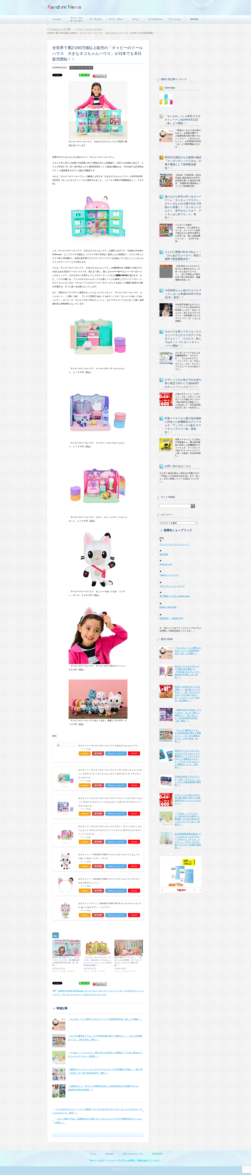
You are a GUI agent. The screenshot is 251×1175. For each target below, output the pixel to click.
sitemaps (194, 19)
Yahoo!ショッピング (169, 575)
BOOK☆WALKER (167, 607)
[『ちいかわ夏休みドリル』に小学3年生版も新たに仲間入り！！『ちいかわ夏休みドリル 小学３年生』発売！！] (58, 1040)
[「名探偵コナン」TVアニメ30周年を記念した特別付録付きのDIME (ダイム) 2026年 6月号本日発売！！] (58, 1090)
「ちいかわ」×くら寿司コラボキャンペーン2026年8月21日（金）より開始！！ (105, 1019)
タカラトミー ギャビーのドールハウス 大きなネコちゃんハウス (108, 745)
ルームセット (76, 994)
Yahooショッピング (116, 753)
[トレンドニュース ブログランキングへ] (99, 77)
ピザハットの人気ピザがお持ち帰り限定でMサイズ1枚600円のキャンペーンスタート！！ (183, 383)
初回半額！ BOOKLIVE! (171, 618)
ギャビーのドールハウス (96, 991)
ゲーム (135, 19)
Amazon (84, 753)
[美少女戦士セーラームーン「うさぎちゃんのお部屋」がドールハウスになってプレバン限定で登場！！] (128, 948)
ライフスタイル (155, 19)
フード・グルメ (116, 19)
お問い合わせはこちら (178, 466)
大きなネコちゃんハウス (95, 994)
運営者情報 (157, 1154)
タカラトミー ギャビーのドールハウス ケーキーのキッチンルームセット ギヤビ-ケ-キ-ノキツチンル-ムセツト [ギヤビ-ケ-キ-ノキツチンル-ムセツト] (110, 774)
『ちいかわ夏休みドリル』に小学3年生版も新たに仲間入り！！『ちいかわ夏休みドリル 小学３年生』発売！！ (188, 735)
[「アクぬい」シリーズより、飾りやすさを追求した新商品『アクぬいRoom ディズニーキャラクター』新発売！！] (58, 1057)
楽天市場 (98, 753)
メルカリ (134, 753)
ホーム (93, 1154)
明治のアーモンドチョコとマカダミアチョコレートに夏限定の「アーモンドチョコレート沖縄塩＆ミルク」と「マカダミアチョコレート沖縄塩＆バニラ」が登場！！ (187, 759)
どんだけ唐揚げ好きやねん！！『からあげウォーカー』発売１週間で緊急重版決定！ (183, 255)
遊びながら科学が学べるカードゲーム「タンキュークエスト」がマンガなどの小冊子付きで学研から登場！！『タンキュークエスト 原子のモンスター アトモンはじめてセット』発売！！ (183, 207)
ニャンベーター (116, 991)
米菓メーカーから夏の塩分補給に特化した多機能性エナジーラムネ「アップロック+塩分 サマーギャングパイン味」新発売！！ (183, 425)
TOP (60, 29)
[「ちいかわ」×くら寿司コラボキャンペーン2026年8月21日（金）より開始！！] (58, 1023)
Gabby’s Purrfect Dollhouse (71, 991)
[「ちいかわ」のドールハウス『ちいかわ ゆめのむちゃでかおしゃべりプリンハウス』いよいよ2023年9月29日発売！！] (97, 948)
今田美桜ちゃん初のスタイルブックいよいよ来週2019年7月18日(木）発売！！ (183, 294)
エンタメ (57, 19)
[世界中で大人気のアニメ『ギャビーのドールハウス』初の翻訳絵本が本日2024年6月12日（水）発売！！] (66, 948)
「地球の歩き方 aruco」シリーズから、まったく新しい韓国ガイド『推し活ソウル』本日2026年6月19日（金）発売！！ (188, 715)
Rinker (89, 748)
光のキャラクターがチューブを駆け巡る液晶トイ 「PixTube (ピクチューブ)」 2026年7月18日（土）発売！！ (188, 671)
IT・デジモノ (96, 19)
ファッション (174, 19)
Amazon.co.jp (165, 564)
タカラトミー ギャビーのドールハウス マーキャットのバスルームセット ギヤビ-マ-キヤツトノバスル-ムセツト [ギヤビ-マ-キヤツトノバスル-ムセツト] (110, 802)
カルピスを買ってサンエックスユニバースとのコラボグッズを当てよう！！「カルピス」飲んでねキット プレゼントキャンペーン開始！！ (183, 338)
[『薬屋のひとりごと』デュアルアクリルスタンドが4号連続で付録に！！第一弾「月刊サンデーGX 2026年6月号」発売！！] (58, 1074)
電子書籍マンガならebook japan (174, 596)
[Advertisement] (180, 56)
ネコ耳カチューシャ (133, 991)
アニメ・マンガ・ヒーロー (76, 19)
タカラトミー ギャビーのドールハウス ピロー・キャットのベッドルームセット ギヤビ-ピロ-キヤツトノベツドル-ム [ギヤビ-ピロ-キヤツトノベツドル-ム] (110, 830)
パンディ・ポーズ (60, 994)
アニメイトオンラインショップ (174, 544)
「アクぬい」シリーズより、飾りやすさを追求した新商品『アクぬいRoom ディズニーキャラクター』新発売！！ (187, 819)
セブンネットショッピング (172, 586)
